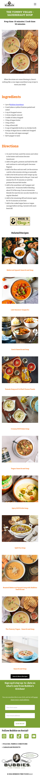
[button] (35, 4)
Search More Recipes (20, 676)
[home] (10, 4)
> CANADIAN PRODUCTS (11, 747)
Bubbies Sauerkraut (17, 105)
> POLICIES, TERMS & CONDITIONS (14, 744)
